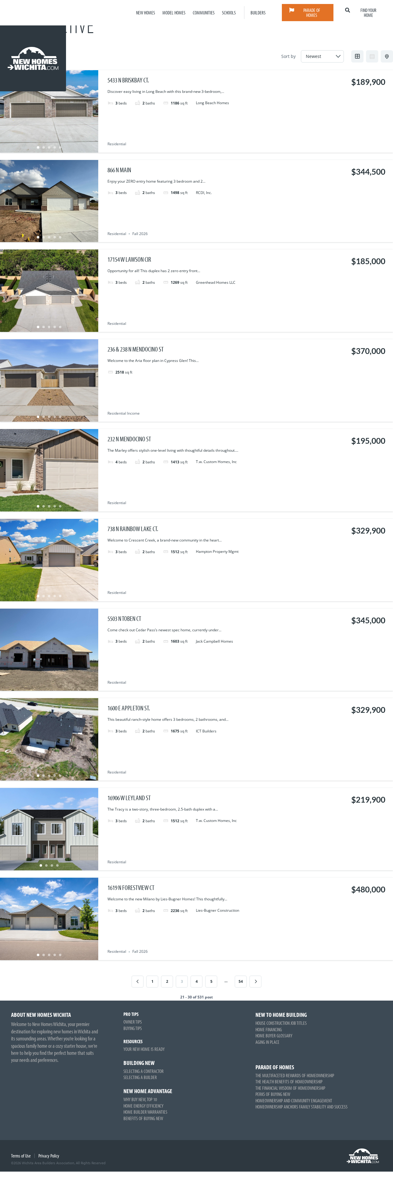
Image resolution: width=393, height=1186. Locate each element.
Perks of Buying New (272, 1094)
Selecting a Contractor (143, 1071)
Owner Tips (132, 1022)
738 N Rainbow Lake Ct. (132, 528)
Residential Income (123, 413)
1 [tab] (38, 147)
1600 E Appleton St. (128, 708)
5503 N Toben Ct (124, 618)
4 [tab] (54, 147)
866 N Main (119, 169)
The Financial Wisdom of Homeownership (290, 1088)
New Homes (145, 13)
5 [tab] (60, 147)
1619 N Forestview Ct (130, 887)
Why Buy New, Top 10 (140, 1099)
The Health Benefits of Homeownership (288, 1081)
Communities (204, 13)
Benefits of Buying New (143, 1118)
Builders (258, 13)
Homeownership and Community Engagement (293, 1100)
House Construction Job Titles (281, 1023)
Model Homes (173, 13)
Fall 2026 (140, 233)
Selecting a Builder (140, 1077)
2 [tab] (43, 147)
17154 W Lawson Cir (129, 259)
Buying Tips (132, 1028)
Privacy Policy (48, 1156)
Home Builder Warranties (145, 1112)
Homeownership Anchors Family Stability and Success (301, 1107)
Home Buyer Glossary (273, 1035)
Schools (229, 13)
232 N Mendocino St (129, 439)
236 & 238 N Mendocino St (135, 349)
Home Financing (268, 1029)
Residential (116, 144)
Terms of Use (21, 1156)
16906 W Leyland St (129, 797)
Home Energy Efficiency (143, 1106)
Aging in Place (267, 1042)
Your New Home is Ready (144, 1049)
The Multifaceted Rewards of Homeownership (294, 1075)
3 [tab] (49, 147)
